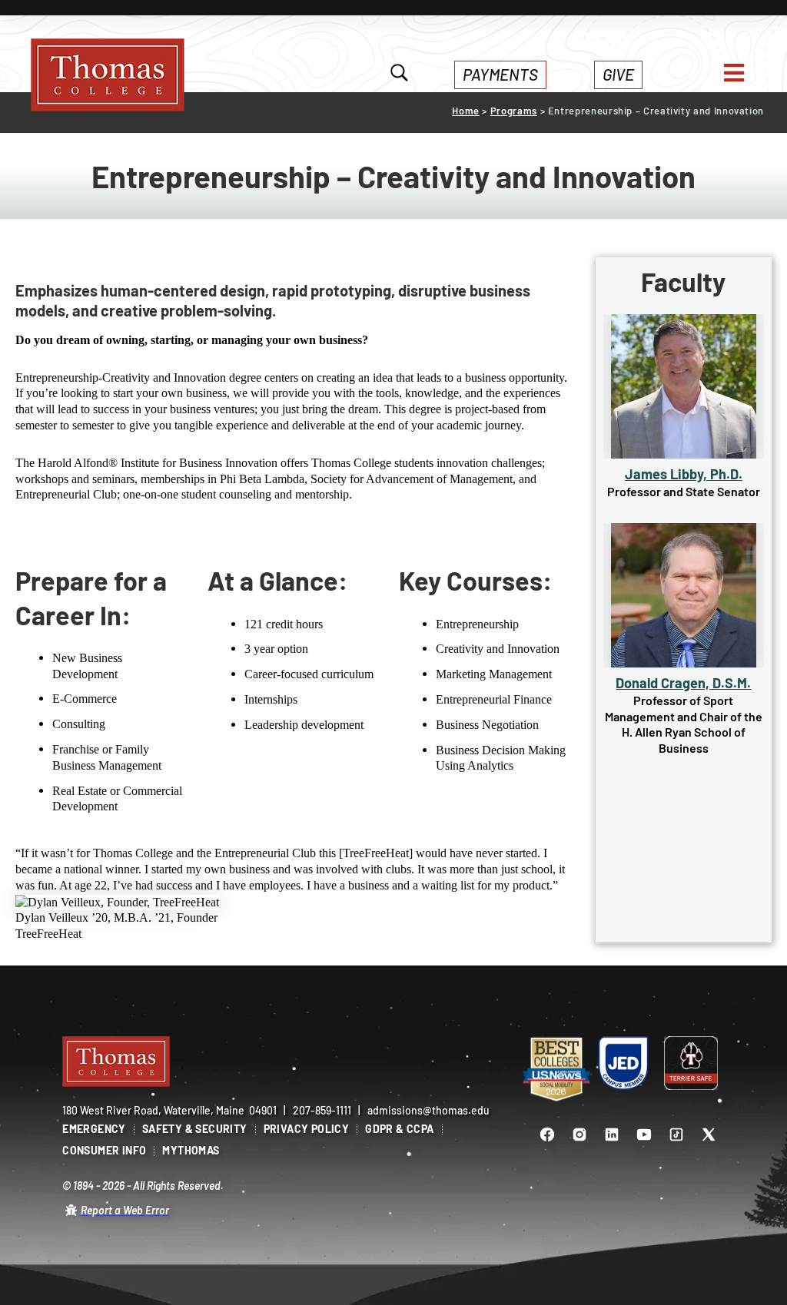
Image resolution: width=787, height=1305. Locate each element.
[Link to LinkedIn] (612, 1134)
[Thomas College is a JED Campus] (624, 1063)
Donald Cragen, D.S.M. (683, 682)
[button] (500, 75)
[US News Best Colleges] (556, 1070)
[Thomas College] (107, 74)
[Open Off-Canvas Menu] (733, 72)
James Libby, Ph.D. (683, 473)
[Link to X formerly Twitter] (708, 1134)
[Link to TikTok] (676, 1134)
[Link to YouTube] (644, 1134)
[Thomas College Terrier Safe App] (691, 1063)
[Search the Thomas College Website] (399, 74)
